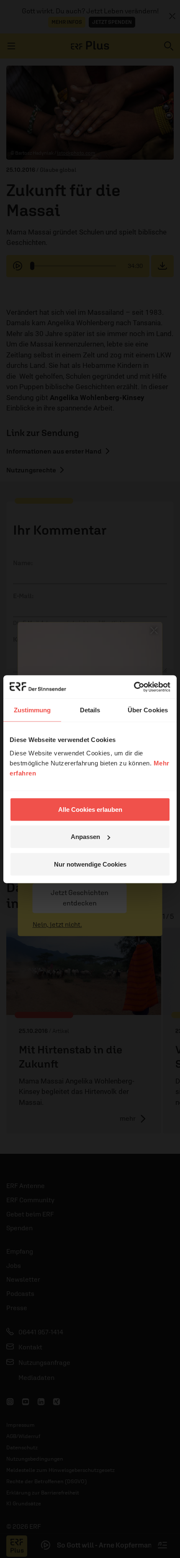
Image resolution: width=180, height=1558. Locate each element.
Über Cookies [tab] (148, 710)
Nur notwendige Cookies (90, 863)
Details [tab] (90, 710)
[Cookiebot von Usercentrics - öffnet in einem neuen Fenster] (133, 686)
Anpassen (85, 836)
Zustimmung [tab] (32, 710)
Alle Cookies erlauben (90, 809)
